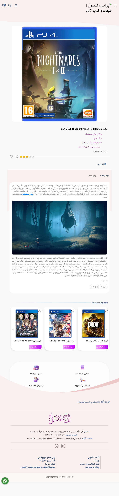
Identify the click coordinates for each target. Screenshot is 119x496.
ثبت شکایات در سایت (89, 464)
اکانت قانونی (93, 457)
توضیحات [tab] (104, 176)
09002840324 (60, 435)
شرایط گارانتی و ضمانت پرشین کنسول (37, 467)
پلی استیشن (27, 194)
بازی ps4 (94, 286)
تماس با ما (50, 464)
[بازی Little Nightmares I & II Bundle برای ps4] (59, 418)
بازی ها (103, 286)
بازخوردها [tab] (93, 176)
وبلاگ (96, 460)
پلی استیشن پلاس (46, 457)
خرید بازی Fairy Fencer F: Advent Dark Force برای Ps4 (61, 341)
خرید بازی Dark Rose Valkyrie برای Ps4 (28, 341)
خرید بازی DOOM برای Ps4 (96, 341)
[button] (106, 329)
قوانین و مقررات (47, 460)
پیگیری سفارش (92, 467)
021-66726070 (47, 435)
